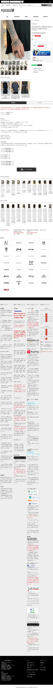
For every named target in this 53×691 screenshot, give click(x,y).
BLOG (26, 16)
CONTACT (45, 16)
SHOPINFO (35, 16)
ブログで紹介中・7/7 (5, 154)
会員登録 (8, 114)
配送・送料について (31, 665)
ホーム (32, 20)
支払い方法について (31, 662)
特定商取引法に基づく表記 (37, 60)
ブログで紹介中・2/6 (5, 158)
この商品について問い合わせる (38, 70)
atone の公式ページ (34, 482)
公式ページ (34, 443)
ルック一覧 (16, 234)
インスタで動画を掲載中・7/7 (7, 148)
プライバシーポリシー (31, 672)
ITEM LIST (15, 5)
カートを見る (43, 667)
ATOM (31, 676)
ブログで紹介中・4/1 (5, 156)
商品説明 (13, 102)
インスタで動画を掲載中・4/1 (7, 150)
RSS (28, 676)
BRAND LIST (8, 5)
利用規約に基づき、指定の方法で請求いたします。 (33, 440)
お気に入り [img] (35, 39)
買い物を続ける (35, 72)
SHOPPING (16, 16)
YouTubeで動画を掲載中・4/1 (7, 163)
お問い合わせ (43, 669)
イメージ (40, 102)
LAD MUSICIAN (36, 20)
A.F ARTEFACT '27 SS (20, 231)
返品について (35, 59)
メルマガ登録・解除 (31, 674)
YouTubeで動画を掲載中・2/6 (7, 164)
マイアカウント (43, 660)
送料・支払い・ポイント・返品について (26, 5)
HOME (2, 5)
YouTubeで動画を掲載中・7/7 (7, 161)
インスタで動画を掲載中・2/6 (7, 151)
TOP (7, 16)
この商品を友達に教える (37, 68)
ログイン (3, 114)
